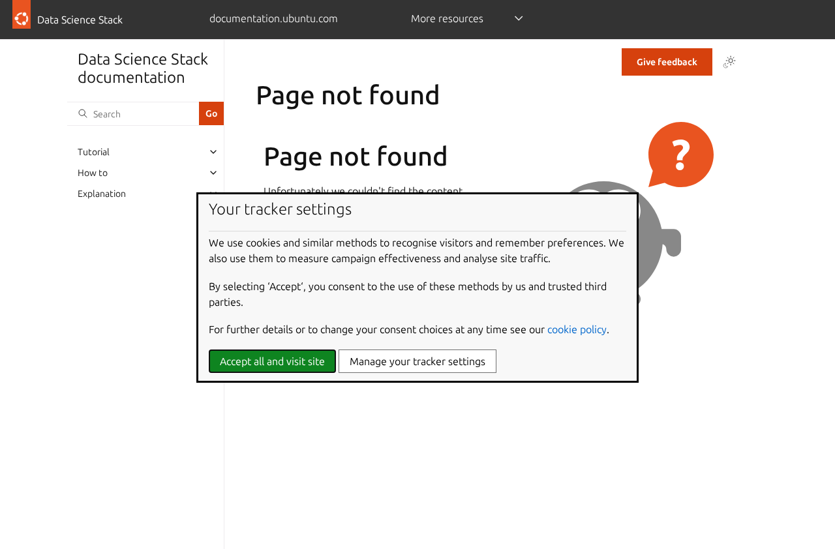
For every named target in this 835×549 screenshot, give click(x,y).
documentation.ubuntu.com (273, 18)
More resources (447, 18)
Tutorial (94, 152)
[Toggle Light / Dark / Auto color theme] (729, 61)
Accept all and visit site (272, 361)
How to (93, 173)
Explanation (102, 193)
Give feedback (667, 62)
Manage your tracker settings (417, 361)
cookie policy (577, 329)
